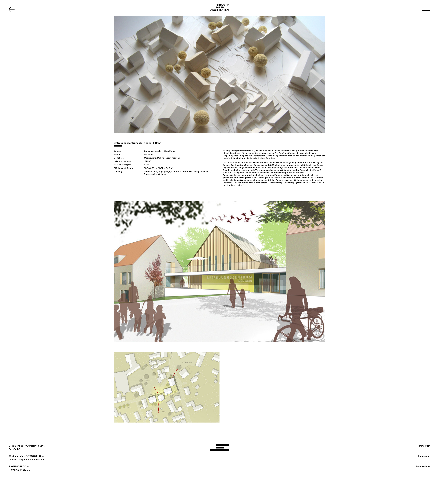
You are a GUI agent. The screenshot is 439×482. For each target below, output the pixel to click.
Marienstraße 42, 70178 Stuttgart (27, 456)
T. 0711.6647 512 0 (19, 466)
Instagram (424, 445)
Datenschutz (423, 466)
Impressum (424, 456)
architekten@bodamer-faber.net (26, 459)
